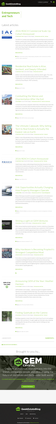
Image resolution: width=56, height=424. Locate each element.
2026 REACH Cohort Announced (31, 158)
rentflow (49, 56)
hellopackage (31, 56)
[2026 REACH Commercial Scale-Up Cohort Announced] (7, 39)
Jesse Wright (18, 286)
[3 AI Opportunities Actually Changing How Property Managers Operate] (7, 195)
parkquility (36, 56)
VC (31, 241)
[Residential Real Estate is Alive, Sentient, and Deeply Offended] (7, 74)
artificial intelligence (23, 211)
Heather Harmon (29, 304)
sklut (21, 58)
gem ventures (22, 241)
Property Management (46, 192)
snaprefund (24, 58)
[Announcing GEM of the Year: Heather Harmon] (7, 289)
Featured (46, 134)
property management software (45, 211)
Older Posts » (49, 338)
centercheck (22, 56)
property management (33, 211)
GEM (20, 117)
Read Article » (19, 52)
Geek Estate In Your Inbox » (10, 344)
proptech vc (28, 241)
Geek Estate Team (19, 36)
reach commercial (43, 56)
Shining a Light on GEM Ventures (31, 220)
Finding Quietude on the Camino (31, 312)
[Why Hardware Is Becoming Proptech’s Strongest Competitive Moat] (7, 257)
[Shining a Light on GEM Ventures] (7, 229)
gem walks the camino (24, 331)
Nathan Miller (18, 192)
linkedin (21, 418)
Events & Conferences (46, 101)
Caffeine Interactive (34, 422)
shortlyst (17, 58)
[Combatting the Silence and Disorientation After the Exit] (7, 104)
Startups (46, 36)
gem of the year (22, 304)
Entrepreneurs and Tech (39, 36)
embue (26, 56)
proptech (17, 212)
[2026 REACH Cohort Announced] (7, 167)
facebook (28, 418)
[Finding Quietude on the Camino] (7, 321)
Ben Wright (18, 101)
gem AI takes (22, 88)
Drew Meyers (18, 223)
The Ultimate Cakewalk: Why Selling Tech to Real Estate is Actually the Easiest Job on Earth (33, 128)
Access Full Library (28, 386)
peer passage (31, 117)
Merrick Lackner (19, 254)
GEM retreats (25, 117)
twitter (36, 418)
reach (20, 179)
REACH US (24, 179)
